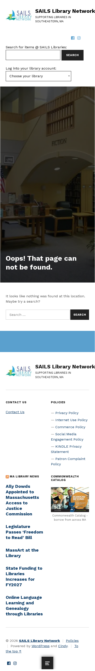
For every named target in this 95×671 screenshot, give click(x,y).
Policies (72, 641)
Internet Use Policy (71, 420)
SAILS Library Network (65, 11)
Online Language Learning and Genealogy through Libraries (24, 605)
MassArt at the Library (22, 552)
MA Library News (24, 476)
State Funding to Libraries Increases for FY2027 (24, 576)
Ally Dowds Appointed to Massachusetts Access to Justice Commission (22, 500)
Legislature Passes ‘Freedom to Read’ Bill (24, 532)
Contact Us (15, 412)
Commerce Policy (70, 427)
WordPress (41, 646)
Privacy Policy (66, 413)
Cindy (62, 646)
